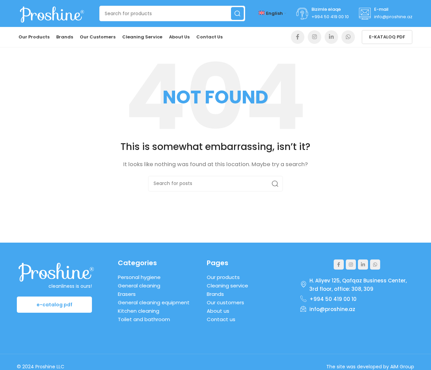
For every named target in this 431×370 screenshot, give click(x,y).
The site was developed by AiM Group (370, 366)
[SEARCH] (237, 13)
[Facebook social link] (297, 37)
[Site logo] (52, 13)
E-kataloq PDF (387, 37)
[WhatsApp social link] (348, 37)
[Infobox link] (322, 13)
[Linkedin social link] (331, 37)
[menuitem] (272, 13)
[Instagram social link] (314, 37)
